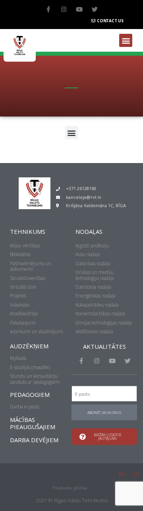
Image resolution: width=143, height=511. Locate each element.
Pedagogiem (30, 394)
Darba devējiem (34, 440)
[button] (125, 40)
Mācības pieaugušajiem (32, 423)
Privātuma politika (69, 488)
